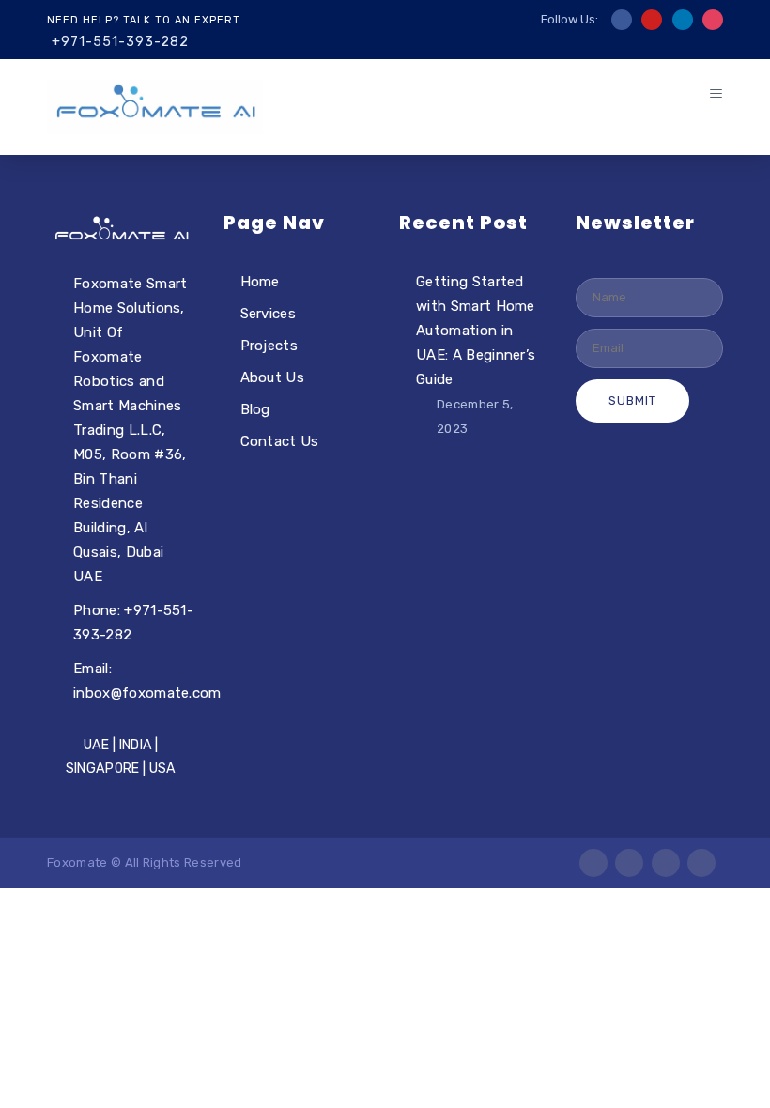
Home (260, 281)
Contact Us (279, 441)
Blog (255, 409)
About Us (272, 377)
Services (268, 313)
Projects (269, 345)
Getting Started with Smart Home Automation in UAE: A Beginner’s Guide (475, 330)
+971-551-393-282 (120, 42)
